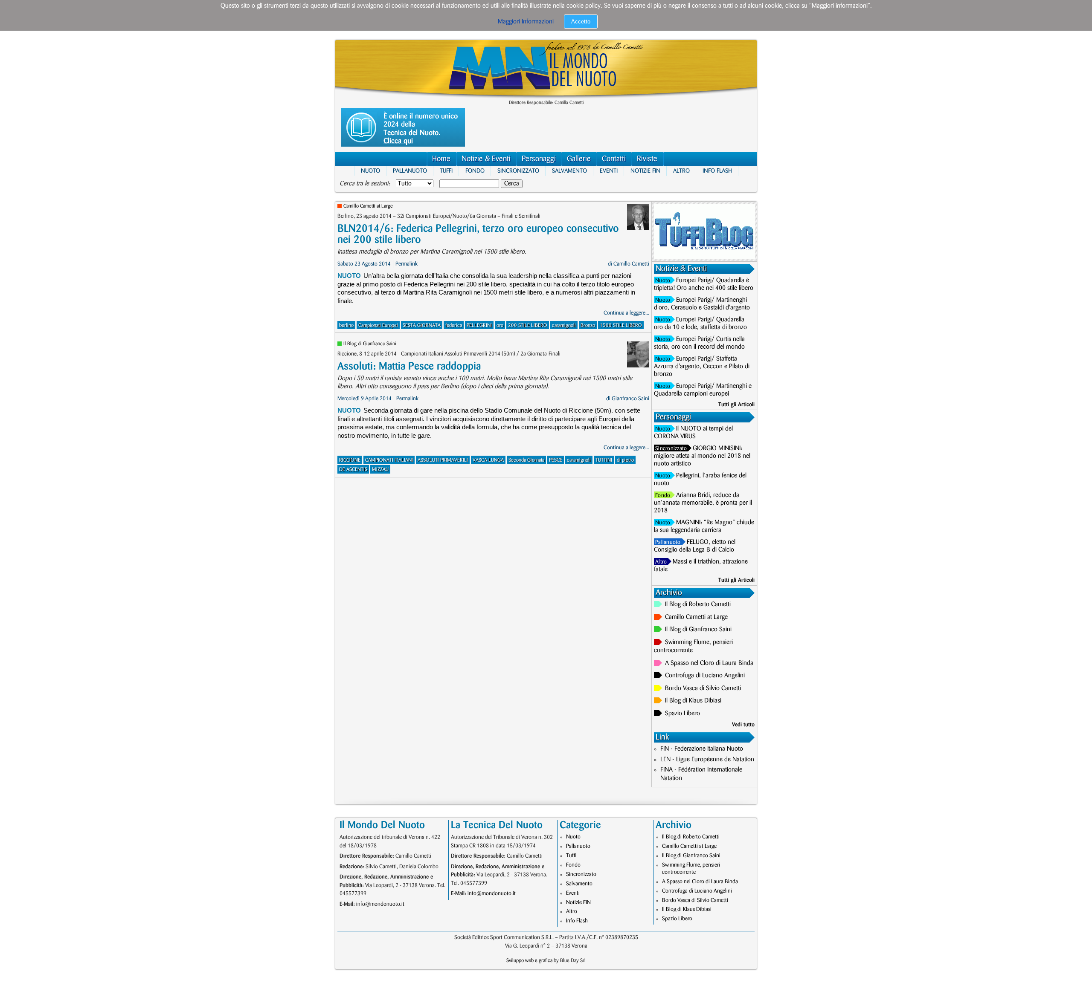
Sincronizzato (518, 170)
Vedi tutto (743, 724)
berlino (346, 325)
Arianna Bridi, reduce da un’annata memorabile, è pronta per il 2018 (703, 503)
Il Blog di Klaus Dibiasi (693, 701)
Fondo (475, 170)
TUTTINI (603, 460)
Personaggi (539, 159)
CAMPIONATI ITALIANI (389, 460)
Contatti (614, 159)
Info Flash (717, 170)
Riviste (647, 159)
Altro (681, 170)
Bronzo (588, 325)
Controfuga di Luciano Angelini (705, 676)
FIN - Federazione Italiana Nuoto (701, 749)
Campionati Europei (378, 325)
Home (441, 159)
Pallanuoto (410, 170)
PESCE (555, 460)
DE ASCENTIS (353, 469)
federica (453, 325)
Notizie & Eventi (486, 159)
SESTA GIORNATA (422, 325)
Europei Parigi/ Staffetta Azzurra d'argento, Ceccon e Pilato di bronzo (701, 366)
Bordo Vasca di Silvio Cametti (703, 688)
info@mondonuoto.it (380, 904)
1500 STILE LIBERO (621, 325)
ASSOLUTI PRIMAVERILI (443, 460)
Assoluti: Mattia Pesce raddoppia (409, 366)
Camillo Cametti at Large (368, 206)
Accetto (580, 21)
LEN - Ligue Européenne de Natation (707, 760)
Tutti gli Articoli (736, 404)
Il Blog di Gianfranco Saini (369, 343)
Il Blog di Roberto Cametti (698, 604)
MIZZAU (380, 469)
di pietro (625, 460)
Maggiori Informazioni (526, 22)
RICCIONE (349, 460)
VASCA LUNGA (488, 460)
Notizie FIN (645, 170)
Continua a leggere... (626, 312)
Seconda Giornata (526, 460)
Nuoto (370, 170)
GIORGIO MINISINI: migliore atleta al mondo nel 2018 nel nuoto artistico (702, 456)
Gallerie (579, 159)
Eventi (609, 170)
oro (500, 325)
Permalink (406, 263)
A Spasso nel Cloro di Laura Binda (709, 663)
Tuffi (446, 170)
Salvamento (569, 170)
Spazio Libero (682, 714)
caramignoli (564, 325)
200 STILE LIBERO (527, 325)
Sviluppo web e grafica (529, 960)
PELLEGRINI (479, 325)
